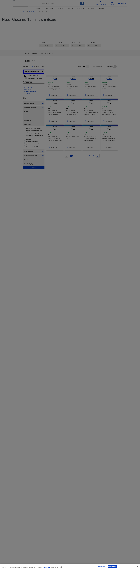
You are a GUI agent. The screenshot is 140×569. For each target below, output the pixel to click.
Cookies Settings (101, 566)
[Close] (137, 566)
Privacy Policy (47, 567)
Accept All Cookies (112, 566)
